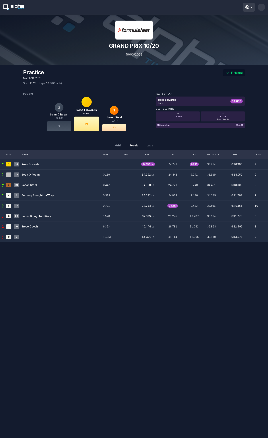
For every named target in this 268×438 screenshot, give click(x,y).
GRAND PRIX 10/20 (134, 45)
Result (133, 145)
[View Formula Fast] (134, 30)
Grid (118, 145)
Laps (150, 145)
